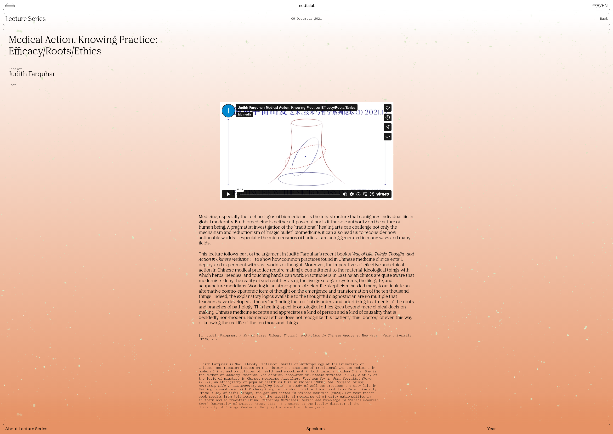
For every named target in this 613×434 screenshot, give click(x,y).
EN (605, 5)
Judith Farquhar (32, 74)
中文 (596, 5)
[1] (203, 335)
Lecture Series (25, 19)
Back (604, 18)
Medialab (306, 5)
